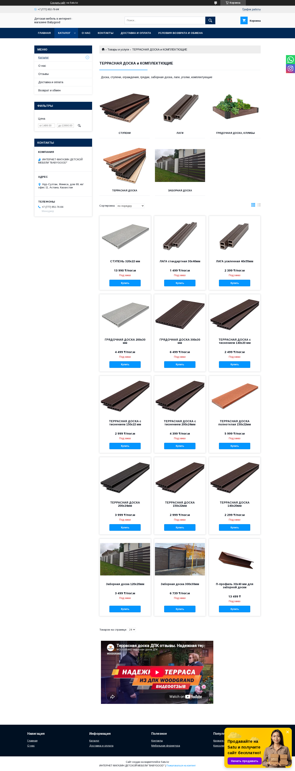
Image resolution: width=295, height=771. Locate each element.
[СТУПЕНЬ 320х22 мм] (125, 236)
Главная (44, 32)
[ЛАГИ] (180, 108)
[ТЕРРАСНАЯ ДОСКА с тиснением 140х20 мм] (234, 314)
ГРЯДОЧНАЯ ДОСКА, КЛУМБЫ (235, 133)
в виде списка (259, 206)
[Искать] (210, 20)
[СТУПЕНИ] (124, 108)
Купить (125, 283)
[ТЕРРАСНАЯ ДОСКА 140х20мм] (234, 477)
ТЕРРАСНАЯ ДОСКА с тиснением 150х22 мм (125, 423)
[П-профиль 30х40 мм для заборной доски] (234, 559)
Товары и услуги (118, 49)
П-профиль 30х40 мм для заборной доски (234, 585)
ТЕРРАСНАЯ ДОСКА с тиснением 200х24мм (180, 423)
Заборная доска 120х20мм (125, 584)
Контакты (105, 32)
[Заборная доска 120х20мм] (125, 559)
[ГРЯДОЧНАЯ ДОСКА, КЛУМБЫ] (235, 108)
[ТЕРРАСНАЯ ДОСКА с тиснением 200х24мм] (179, 396)
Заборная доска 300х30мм (180, 584)
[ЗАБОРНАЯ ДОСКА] (180, 165)
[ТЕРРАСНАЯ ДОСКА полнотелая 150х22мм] (234, 396)
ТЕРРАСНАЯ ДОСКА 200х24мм (125, 504)
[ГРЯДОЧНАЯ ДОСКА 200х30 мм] (125, 314)
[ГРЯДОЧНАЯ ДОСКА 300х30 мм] (179, 314)
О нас (86, 32)
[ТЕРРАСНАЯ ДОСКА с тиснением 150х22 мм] (125, 396)
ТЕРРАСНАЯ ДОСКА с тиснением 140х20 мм (235, 341)
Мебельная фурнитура (165, 745)
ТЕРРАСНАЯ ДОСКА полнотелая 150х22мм (234, 423)
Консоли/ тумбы (223, 745)
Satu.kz (165, 762)
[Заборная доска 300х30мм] (179, 559)
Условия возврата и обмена (180, 32)
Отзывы (43, 74)
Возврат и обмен (49, 90)
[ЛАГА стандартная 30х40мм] (179, 236)
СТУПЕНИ (125, 133)
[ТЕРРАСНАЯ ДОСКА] (124, 165)
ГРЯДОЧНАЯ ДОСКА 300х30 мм (180, 341)
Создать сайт (57, 2)
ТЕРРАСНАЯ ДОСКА (124, 190)
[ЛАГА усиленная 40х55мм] (234, 236)
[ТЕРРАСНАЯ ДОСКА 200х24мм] (125, 477)
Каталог (64, 32)
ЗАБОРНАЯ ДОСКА (180, 190)
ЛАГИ (179, 133)
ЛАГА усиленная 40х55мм (234, 261)
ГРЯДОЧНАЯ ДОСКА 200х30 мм (125, 341)
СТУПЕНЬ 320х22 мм (125, 261)
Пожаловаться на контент (181, 765)
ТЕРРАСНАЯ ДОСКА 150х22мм (180, 504)
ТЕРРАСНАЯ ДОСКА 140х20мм (234, 504)
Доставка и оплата (136, 32)
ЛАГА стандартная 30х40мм (180, 261)
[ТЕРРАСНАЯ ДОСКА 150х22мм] (179, 477)
